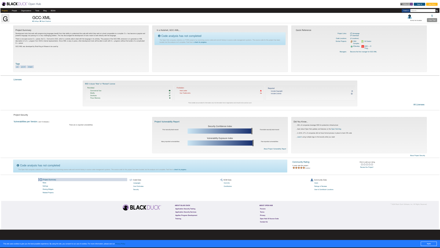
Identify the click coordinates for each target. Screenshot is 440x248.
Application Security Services (185, 212)
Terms (262, 212)
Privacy (262, 215)
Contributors (228, 186)
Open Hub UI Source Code (269, 218)
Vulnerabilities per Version (25, 121)
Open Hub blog (336, 129)
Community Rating (300, 161)
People (14, 10)
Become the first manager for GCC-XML (363, 52)
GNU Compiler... (356, 42)
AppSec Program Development (186, 215)
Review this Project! (366, 167)
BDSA (53, 10)
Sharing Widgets (48, 189)
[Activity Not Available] (410, 16)
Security (136, 189)
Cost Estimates (138, 186)
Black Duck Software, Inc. (404, 204)
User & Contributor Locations (323, 189)
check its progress (200, 42)
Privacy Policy (120, 243)
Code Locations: (341, 38)
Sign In (419, 4)
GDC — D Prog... (368, 47)
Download (355, 35)
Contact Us (264, 222)
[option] (220, 93)
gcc (17, 67)
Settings (36, 21)
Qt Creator (367, 41)
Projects (5, 10)
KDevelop (356, 46)
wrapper (30, 67)
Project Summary (49, 179)
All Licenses (418, 104)
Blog (45, 10)
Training (178, 218)
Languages (136, 183)
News (44, 183)
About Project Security (417, 155)
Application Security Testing (185, 209)
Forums (262, 209)
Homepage (355, 33)
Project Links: (342, 33)
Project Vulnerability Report (166, 121)
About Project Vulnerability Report (275, 149)
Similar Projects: (341, 41)
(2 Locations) (354, 38)
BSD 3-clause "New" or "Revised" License (100, 84)
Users (316, 183)
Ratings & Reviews (320, 186)
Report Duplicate (46, 21)
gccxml (23, 67)
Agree (429, 243)
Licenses (18, 79)
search (299, 137)
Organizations (26, 10)
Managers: (343, 52)
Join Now (432, 4)
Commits (227, 183)
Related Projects (48, 192)
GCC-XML (41, 17)
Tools (37, 10)
